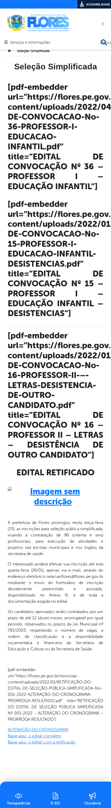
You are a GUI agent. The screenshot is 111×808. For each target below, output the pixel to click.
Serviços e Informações (30, 43)
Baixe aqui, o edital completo (34, 736)
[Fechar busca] (104, 42)
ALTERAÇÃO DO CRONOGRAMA (38, 729)
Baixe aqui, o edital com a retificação (41, 742)
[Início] (9, 51)
